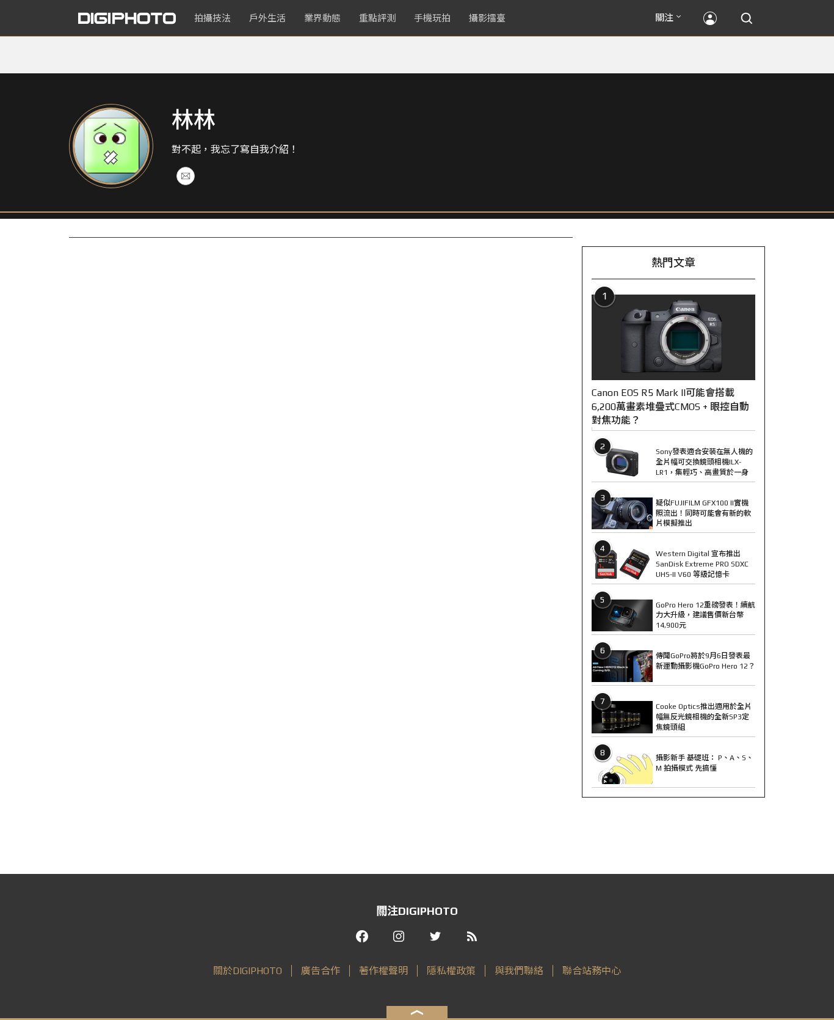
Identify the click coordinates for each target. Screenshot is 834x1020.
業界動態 (322, 18)
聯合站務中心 (591, 971)
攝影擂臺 (487, 18)
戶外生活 (267, 18)
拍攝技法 (212, 18)
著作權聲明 (383, 971)
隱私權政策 (451, 971)
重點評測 (377, 18)
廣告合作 (320, 971)
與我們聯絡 (519, 971)
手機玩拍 (432, 18)
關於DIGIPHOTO (247, 971)
